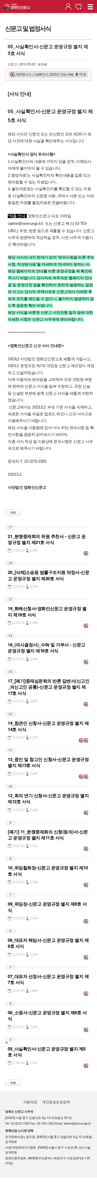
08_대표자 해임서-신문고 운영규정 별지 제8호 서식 (48, 943)
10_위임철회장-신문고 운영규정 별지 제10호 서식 (48, 870)
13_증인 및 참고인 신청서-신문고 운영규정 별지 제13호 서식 (48, 762)
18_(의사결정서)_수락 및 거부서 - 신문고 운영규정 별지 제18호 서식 (46, 647)
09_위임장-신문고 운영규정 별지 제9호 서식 (47, 907)
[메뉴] (90, 6)
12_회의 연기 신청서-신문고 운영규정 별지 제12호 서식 (48, 798)
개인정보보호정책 (56, 1101)
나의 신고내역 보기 (68, 6)
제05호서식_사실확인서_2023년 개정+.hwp (50, 74)
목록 (13, 512)
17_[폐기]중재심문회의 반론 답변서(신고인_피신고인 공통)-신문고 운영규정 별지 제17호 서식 (48, 687)
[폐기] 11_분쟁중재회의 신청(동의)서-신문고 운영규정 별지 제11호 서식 (48, 834)
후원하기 (78, 6)
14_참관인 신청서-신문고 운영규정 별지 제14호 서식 (48, 726)
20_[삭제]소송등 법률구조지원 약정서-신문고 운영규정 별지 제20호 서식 (48, 575)
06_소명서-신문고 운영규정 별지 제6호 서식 (47, 1015)
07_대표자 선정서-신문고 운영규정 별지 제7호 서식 (48, 979)
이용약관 (30, 1101)
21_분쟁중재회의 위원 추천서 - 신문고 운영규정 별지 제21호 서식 (47, 539)
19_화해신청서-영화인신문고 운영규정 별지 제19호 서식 (47, 611)
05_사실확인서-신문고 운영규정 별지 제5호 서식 (47, 1051)
